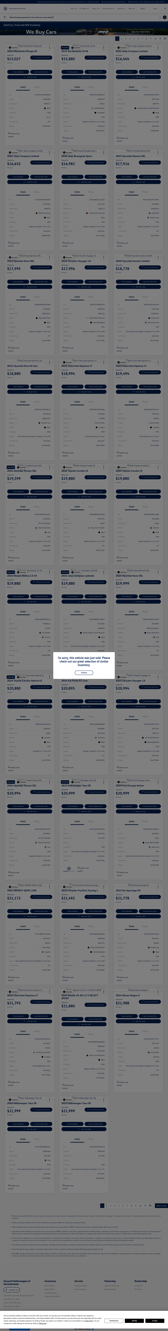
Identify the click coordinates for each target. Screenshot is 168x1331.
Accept (154, 1321)
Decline (134, 1321)
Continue (84, 673)
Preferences (113, 1321)
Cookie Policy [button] (88, 1321)
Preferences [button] (42, 1323)
